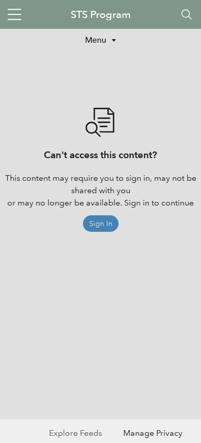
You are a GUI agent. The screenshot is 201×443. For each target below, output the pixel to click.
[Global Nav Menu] (14, 14)
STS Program (101, 14)
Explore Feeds (75, 433)
